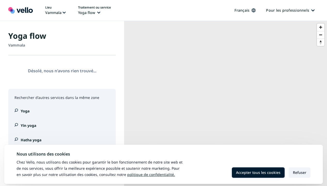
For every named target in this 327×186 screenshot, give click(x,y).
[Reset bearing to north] (320, 42)
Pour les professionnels (287, 10)
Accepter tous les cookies (258, 172)
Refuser (299, 172)
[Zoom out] (320, 34)
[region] (225, 103)
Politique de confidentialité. (151, 174)
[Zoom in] (320, 27)
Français (241, 10)
